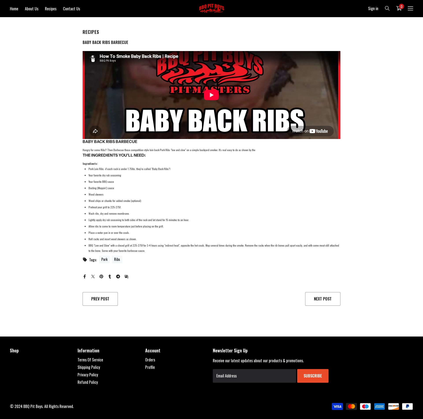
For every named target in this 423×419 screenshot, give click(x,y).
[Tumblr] (110, 276)
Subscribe (313, 376)
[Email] (126, 276)
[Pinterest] (101, 276)
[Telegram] (118, 276)
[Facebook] (85, 276)
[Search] (387, 8)
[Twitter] (93, 276)
